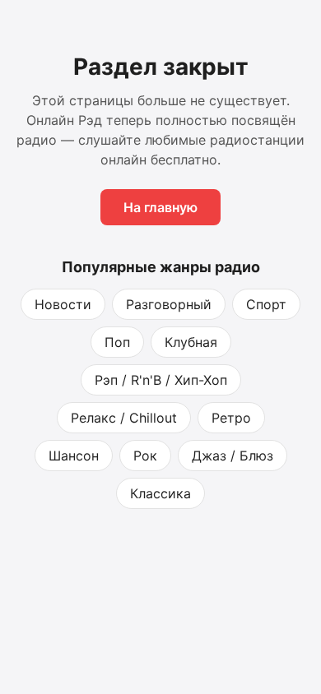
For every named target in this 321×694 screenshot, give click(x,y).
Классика (160, 493)
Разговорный (169, 304)
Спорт (266, 304)
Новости (63, 304)
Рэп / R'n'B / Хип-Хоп (161, 380)
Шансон (74, 455)
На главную (160, 207)
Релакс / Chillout (124, 417)
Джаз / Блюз (232, 455)
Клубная (191, 342)
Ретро (231, 417)
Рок (145, 455)
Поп (117, 342)
